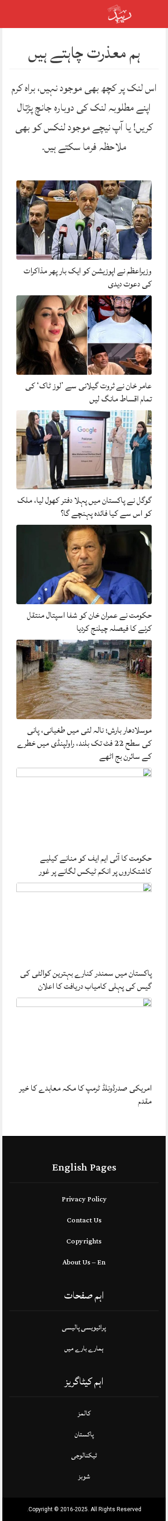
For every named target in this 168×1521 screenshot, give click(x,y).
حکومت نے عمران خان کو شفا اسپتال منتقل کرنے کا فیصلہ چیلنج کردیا (89, 621)
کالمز (84, 1413)
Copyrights (84, 1241)
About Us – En (84, 1262)
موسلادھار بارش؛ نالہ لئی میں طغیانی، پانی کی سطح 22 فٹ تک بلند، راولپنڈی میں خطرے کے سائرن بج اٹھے (84, 743)
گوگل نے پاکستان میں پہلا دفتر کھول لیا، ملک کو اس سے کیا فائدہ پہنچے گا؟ (84, 506)
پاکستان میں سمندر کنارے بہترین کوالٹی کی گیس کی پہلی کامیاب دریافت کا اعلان (86, 979)
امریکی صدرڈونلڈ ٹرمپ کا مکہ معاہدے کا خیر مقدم (85, 1094)
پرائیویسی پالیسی (84, 1327)
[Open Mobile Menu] (149, 14)
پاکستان (84, 1434)
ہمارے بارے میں (84, 1348)
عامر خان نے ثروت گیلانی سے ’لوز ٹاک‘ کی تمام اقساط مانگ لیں (88, 392)
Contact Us (84, 1220)
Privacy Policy (84, 1199)
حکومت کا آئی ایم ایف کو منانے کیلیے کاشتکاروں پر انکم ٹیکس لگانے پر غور (95, 864)
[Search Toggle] (47, 14)
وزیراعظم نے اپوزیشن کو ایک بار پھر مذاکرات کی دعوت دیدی (88, 277)
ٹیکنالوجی (84, 1455)
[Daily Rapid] (119, 13)
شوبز (84, 1476)
